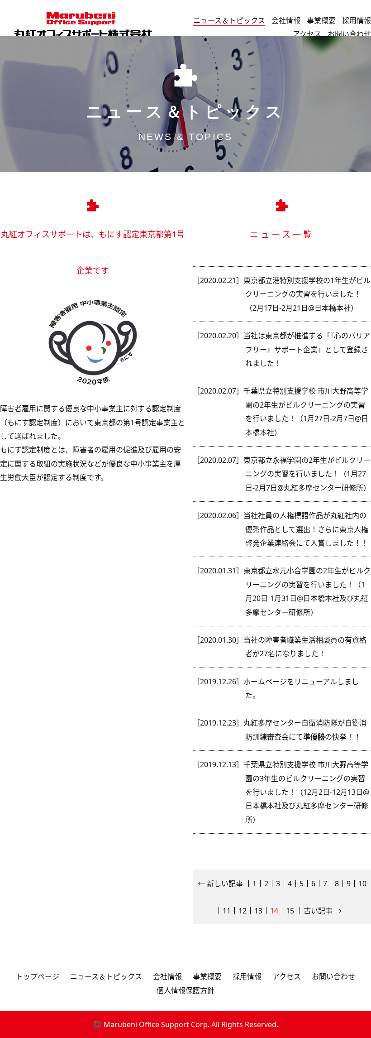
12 (242, 910)
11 (227, 910)
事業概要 (321, 20)
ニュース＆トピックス (229, 20)
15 (290, 910)
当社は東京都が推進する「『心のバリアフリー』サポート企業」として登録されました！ (306, 349)
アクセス (307, 34)
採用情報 (356, 20)
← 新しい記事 (220, 883)
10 (362, 883)
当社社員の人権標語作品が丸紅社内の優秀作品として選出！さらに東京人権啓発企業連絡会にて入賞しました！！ (305, 529)
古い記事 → (323, 910)
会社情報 (285, 20)
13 (258, 910)
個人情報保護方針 (185, 990)
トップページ (37, 976)
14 (274, 910)
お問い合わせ (349, 34)
